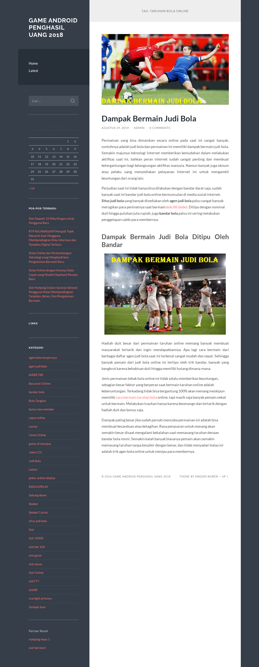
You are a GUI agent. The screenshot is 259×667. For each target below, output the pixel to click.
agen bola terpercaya (43, 357)
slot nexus (35, 564)
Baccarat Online (39, 383)
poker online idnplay (42, 478)
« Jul (32, 188)
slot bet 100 (37, 547)
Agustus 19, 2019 (115, 128)
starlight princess (40, 598)
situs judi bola (38, 521)
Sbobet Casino (38, 512)
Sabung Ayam (38, 495)
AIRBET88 (36, 375)
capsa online (37, 418)
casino (33, 426)
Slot (31, 529)
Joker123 (35, 452)
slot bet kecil (37, 648)
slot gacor (35, 555)
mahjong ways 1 (39, 639)
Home (33, 63)
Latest (33, 71)
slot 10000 (36, 538)
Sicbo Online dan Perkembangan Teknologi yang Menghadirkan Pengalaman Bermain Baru (50, 257)
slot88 (33, 590)
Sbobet (33, 504)
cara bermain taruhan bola (136, 397)
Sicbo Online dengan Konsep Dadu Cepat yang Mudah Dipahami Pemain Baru (53, 274)
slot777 (34, 581)
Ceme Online (37, 435)
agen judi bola (38, 366)
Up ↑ (225, 476)
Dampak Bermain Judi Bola (149, 118)
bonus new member (41, 409)
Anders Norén (206, 476)
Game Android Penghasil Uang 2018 (53, 27)
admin (139, 128)
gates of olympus (40, 443)
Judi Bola (35, 461)
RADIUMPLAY (38, 486)
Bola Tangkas (37, 401)
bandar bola (36, 392)
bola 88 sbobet (176, 207)
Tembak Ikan (37, 607)
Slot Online (36, 572)
